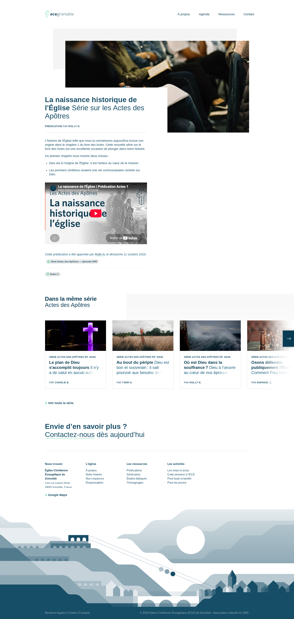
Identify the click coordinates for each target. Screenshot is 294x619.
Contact (249, 14)
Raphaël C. (264, 382)
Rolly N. (74, 126)
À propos (184, 14)
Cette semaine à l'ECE (181, 474)
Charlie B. (62, 382)
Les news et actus (178, 470)
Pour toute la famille (179, 478)
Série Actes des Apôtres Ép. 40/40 (72, 357)
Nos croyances (95, 478)
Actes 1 (54, 274)
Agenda (204, 14)
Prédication (53, 126)
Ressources (226, 14)
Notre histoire (94, 474)
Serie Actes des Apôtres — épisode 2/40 (74, 261)
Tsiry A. (127, 382)
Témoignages (135, 482)
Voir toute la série (61, 403)
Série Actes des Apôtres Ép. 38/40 (207, 357)
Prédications (134, 470)
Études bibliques (137, 478)
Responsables (94, 482)
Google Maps (57, 495)
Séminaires (133, 474)
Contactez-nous (70, 435)
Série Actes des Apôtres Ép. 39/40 (140, 357)
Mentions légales (55, 612)
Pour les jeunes (176, 482)
